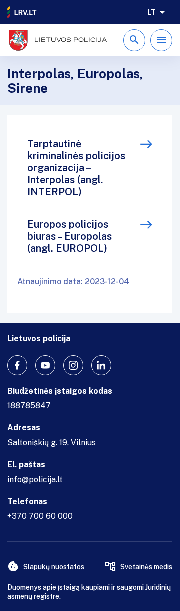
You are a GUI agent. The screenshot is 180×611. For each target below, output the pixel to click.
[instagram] (74, 365)
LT (152, 12)
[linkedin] (102, 365)
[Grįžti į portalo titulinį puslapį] (23, 12)
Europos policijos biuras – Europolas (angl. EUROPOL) (70, 236)
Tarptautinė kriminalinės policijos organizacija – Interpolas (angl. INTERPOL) (77, 168)
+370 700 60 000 (40, 516)
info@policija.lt (35, 479)
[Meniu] (161, 40)
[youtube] (46, 365)
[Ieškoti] (135, 40)
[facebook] (18, 365)
